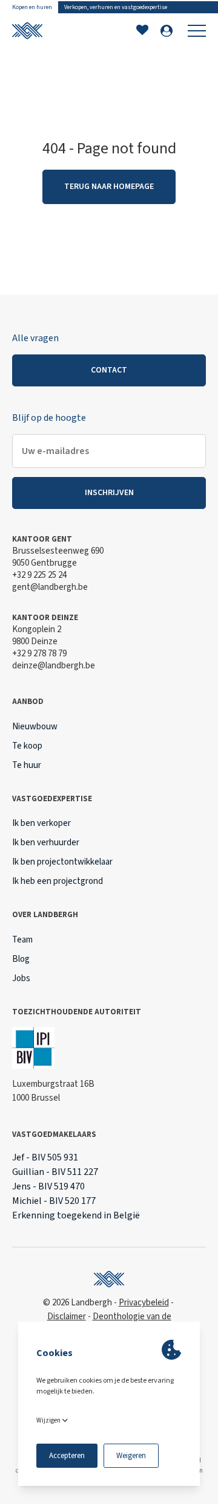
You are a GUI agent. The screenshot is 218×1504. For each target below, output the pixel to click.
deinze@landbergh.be (53, 665)
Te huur (26, 765)
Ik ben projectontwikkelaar (62, 862)
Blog (21, 959)
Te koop (27, 746)
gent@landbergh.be (50, 587)
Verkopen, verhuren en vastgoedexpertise (115, 7)
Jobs (21, 978)
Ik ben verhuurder (45, 842)
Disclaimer (66, 1316)
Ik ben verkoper (41, 823)
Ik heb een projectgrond (57, 881)
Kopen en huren (32, 7)
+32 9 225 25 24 (39, 575)
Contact (109, 370)
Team (22, 939)
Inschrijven (109, 493)
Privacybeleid (144, 1302)
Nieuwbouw (35, 726)
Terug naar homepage (109, 187)
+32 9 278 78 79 (39, 653)
